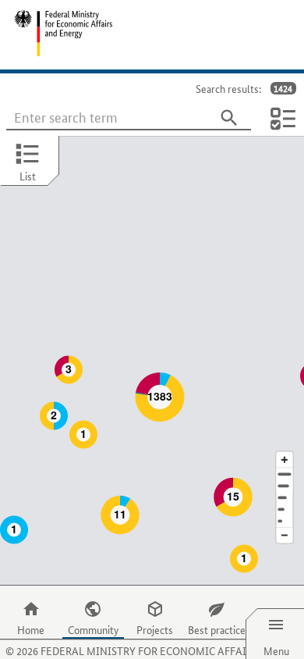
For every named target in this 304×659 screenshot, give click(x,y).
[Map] (152, 361)
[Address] (284, 474)
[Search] (229, 118)
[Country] (284, 509)
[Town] (284, 486)
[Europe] (284, 521)
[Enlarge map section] (284, 459)
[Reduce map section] (284, 536)
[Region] (284, 498)
